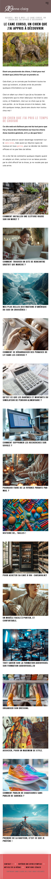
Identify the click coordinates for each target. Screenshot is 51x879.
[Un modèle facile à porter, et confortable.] (25, 600)
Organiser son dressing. (16, 708)
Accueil (9, 17)
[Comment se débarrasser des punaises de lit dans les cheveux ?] (25, 334)
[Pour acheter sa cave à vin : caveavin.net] (25, 557)
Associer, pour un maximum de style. (23, 750)
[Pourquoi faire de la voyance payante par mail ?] (25, 470)
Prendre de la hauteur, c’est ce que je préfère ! (23, 839)
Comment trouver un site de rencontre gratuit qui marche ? (24, 263)
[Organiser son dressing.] (25, 690)
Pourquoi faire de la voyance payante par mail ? (25, 489)
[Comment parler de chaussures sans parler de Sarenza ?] (25, 775)
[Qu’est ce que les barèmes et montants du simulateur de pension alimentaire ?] (25, 379)
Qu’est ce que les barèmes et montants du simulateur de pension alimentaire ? (25, 399)
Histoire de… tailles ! (14, 532)
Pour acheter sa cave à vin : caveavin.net (25, 575)
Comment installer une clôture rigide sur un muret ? (23, 218)
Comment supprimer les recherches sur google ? (24, 444)
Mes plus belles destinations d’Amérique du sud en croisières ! (25, 308)
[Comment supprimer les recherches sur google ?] (25, 425)
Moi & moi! (20, 17)
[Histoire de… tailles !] (25, 515)
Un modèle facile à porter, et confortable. (19, 619)
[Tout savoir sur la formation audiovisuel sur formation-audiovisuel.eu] (25, 645)
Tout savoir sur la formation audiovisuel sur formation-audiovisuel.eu (25, 664)
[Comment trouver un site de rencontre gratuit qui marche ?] (25, 244)
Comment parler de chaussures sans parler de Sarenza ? (22, 794)
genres (20, 146)
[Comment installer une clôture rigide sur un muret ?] (25, 199)
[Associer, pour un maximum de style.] (25, 733)
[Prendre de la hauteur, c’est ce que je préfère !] (25, 820)
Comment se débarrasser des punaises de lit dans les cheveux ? (25, 353)
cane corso (9, 143)
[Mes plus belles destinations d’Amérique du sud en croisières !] (25, 289)
